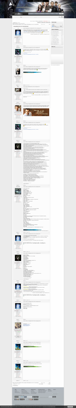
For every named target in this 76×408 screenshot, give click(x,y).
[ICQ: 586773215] (28, 85)
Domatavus (18, 47)
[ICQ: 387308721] (26, 340)
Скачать (47, 13)
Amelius (18, 342)
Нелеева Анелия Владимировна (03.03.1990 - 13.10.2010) (30, 54)
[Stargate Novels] (35, 397)
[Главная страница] (18, 14)
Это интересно (23, 393)
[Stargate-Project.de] (50, 397)
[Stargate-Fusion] (54, 397)
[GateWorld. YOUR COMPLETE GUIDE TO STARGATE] (21, 397)
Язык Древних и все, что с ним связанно (33, 24)
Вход (21, 17)
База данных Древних (18, 24)
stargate (18, 141)
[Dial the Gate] (25, 397)
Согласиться (70, 406)
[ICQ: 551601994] (29, 232)
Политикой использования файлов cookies (49, 406)
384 (19, 355)
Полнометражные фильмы (25, 392)
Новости (36, 13)
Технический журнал (33, 393)
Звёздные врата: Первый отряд (42, 390)
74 (19, 199)
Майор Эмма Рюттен (26, 325)
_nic (18, 28)
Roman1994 (18, 186)
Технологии (32, 392)
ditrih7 (18, 66)
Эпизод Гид (42, 13)
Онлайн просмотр (41, 389)
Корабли (36, 392)
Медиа (57, 13)
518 (19, 79)
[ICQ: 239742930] (29, 251)
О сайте (16, 390)
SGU (25, 390)
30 (19, 246)
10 (19, 40)
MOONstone (25, 128)
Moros (18, 86)
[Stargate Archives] (29, 397)
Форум (61, 13)
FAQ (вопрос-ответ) (17, 392)
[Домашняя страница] (27, 85)
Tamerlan (19, 23)
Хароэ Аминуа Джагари (26, 324)
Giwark (18, 233)
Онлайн (52, 13)
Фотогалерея (49, 390)
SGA (23, 390)
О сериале (31, 13)
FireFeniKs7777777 (18, 301)
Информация (33, 389)
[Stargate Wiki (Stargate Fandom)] (43, 397)
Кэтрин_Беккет (23, 23)
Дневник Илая (27, 393)
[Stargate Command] (16, 397)
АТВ (15, 389)
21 (19, 154)
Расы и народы (24, 24)
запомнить (54, 26)
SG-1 (22, 390)
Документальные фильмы (41, 392)
